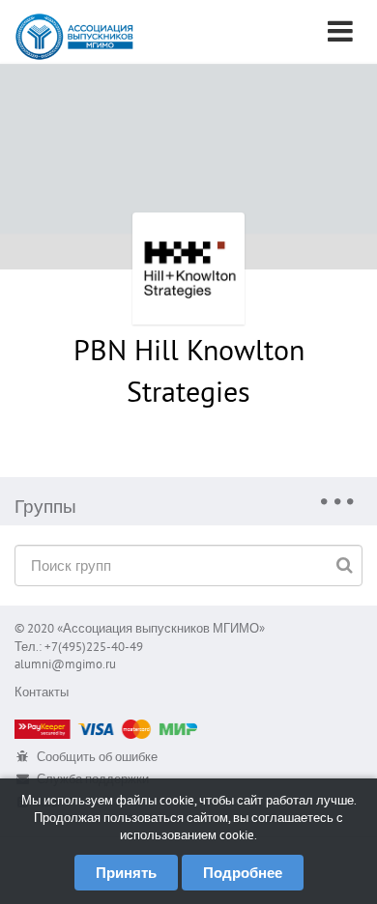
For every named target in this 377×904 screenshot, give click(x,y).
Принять (126, 872)
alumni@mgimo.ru (65, 664)
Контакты (41, 692)
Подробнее (242, 872)
